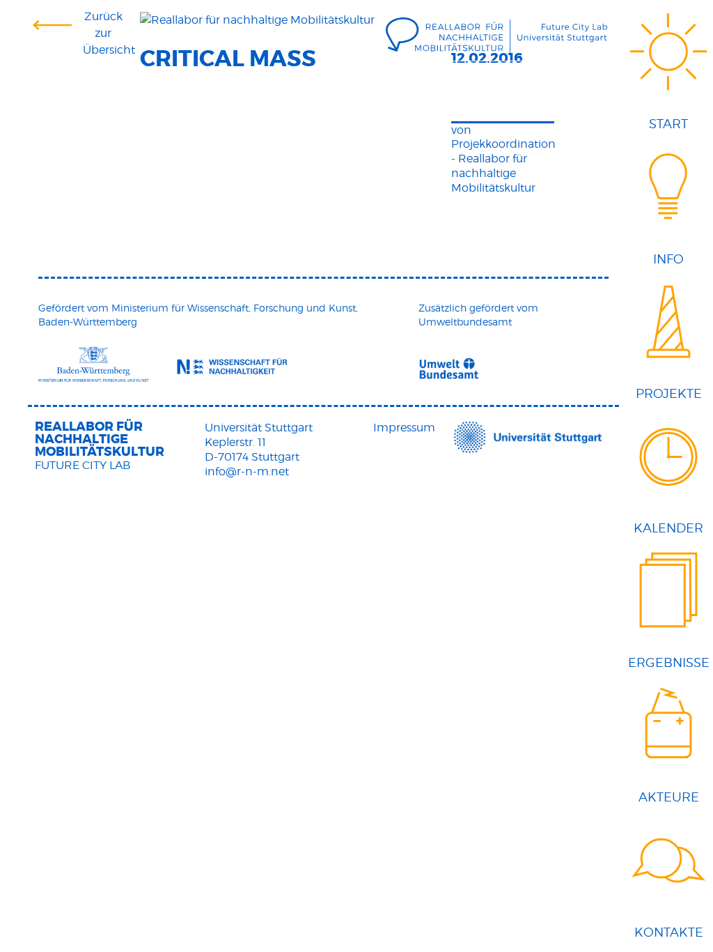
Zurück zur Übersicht (104, 33)
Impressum (404, 427)
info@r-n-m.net (247, 471)
